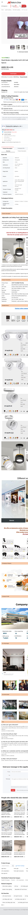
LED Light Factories (18, 896)
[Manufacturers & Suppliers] (14, 2)
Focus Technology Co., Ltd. (17, 909)
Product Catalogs (20, 865)
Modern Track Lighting (7, 889)
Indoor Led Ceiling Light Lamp (8, 902)
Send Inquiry (13, 73)
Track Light (16, 868)
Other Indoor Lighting (6, 886)
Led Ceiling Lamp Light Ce (20, 899)
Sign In (3, 142)
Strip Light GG (4, 873)
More (2, 905)
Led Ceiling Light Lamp (7, 899)
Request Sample (23, 76)
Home (2, 9)
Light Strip (3, 868)
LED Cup (16, 886)
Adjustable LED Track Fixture (21, 889)
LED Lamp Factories (6, 896)
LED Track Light (24, 9)
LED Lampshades (5, 871)
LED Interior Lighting (16, 9)
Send (13, 790)
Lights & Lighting (8, 9)
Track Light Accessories (19, 871)
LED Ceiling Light (24, 886)
